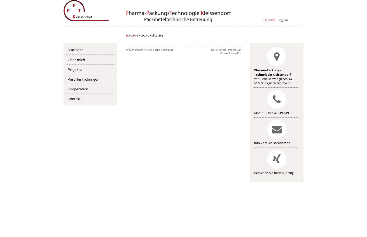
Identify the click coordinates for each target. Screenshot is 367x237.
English (283, 20)
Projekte (75, 69)
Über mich (76, 59)
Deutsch (269, 20)
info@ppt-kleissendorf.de (272, 143)
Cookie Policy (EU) (230, 53)
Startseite (132, 35)
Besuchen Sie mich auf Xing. (274, 173)
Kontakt (74, 98)
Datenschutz (218, 50)
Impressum (234, 50)
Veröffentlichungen (83, 79)
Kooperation (78, 89)
